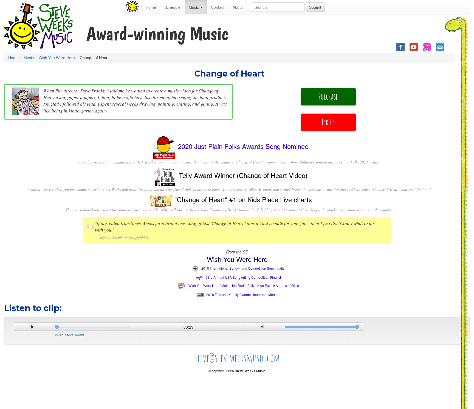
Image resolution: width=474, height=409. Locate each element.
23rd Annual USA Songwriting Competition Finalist (243, 277)
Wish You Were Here (57, 57)
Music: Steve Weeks (69, 334)
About (238, 7)
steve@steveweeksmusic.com (237, 358)
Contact (217, 7)
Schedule (172, 7)
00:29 (188, 327)
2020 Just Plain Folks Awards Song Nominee (243, 146)
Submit (315, 7)
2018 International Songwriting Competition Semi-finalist (243, 268)
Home (151, 7)
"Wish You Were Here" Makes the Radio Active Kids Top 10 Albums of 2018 (243, 285)
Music (29, 57)
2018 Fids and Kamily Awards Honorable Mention (243, 294)
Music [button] (194, 7)
